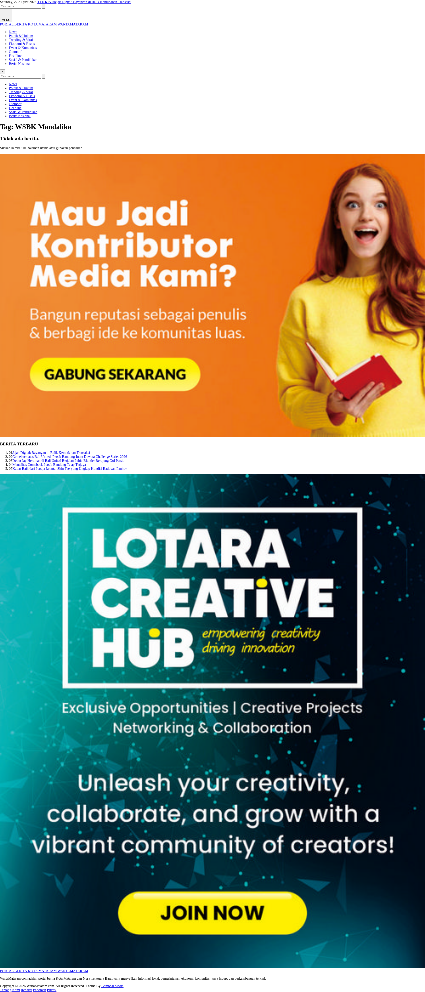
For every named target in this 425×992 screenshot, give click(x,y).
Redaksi (26, 990)
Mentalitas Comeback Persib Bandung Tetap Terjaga (49, 464)
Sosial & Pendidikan (23, 60)
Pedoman (39, 990)
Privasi (51, 990)
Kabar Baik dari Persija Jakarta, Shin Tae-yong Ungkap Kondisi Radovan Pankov (69, 468)
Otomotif (15, 52)
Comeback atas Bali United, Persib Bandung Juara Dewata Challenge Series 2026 (69, 456)
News (13, 32)
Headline (15, 56)
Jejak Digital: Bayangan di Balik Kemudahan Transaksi (51, 452)
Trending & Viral (21, 40)
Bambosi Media (112, 986)
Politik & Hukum (21, 36)
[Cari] (43, 6)
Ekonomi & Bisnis (22, 44)
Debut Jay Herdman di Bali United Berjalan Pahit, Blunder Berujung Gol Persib (68, 460)
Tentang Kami (10, 990)
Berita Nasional (20, 64)
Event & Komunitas (23, 48)
